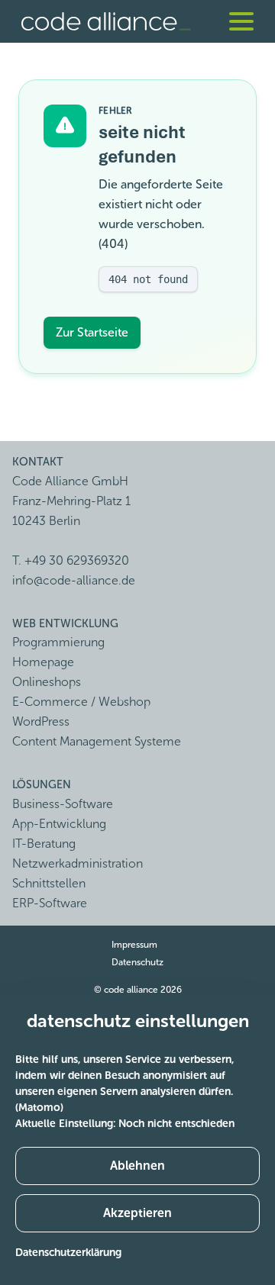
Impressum (134, 944)
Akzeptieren (137, 1213)
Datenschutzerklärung (68, 1252)
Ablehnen (137, 1165)
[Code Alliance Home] (106, 21)
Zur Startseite (92, 332)
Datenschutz (137, 962)
